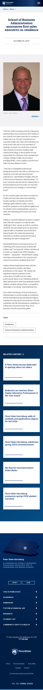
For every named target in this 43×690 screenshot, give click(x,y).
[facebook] (11, 575)
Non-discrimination (19, 664)
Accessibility (31, 664)
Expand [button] (35, 116)
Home (5, 9)
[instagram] (31, 575)
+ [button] (36, 591)
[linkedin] (16, 575)
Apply (14, 583)
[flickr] (21, 575)
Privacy (8, 664)
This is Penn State (11, 592)
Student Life (9, 619)
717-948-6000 (23, 639)
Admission (8, 603)
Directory (26, 668)
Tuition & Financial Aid (14, 608)
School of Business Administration (19, 330)
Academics (9, 324)
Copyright (18, 668)
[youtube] (26, 575)
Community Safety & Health (16, 625)
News (12, 9)
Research (7, 614)
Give (28, 583)
